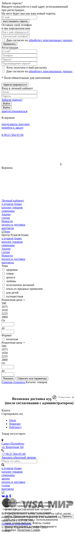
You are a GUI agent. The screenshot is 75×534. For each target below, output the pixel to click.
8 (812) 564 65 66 (12, 135)
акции (6, 478)
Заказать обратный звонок (19, 457)
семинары (8, 210)
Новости (7, 221)
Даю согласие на (39, 40)
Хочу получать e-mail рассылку (26, 67)
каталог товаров (12, 207)
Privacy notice (64, 397)
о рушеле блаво (12, 204)
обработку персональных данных (50, 40)
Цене (12, 420)
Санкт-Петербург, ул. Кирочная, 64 (13, 445)
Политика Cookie (28, 530)
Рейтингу (15, 427)
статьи (6, 217)
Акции (6, 214)
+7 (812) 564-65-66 (14, 454)
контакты (8, 228)
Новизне (15, 423)
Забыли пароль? (12, 99)
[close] (73, 397)
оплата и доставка (13, 224)
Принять (67, 516)
